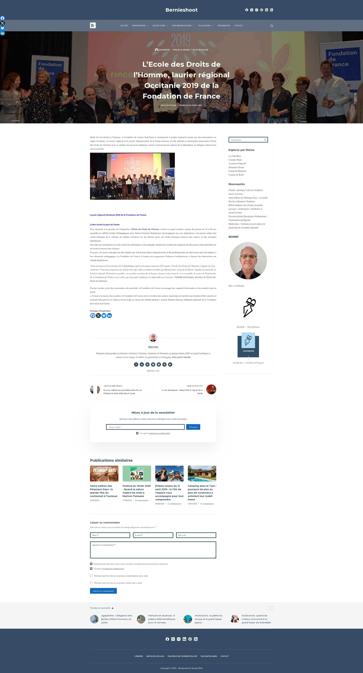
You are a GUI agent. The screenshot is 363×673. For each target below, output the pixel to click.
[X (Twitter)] (251, 9)
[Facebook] (246, 9)
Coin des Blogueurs (181, 25)
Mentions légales (155, 656)
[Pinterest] (261, 9)
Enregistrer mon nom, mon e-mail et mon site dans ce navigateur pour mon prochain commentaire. (131, 564)
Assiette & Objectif (237, 163)
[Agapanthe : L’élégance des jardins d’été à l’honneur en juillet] (94, 619)
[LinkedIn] (266, 9)
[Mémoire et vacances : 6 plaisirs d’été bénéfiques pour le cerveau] (141, 619)
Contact (238, 25)
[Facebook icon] (136, 364)
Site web (182, 535)
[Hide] (1, 38)
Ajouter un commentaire (104, 544)
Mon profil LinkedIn (181, 357)
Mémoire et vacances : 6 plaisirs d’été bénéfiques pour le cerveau (161, 619)
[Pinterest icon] (164, 364)
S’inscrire (193, 427)
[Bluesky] (103, 315)
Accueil (124, 25)
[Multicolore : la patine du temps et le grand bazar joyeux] (188, 619)
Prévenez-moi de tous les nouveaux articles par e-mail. (118, 582)
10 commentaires (141, 500)
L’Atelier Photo (235, 159)
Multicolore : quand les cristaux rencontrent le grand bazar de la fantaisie (256, 619)
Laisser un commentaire (103, 590)
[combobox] (246, 140)
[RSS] (271, 9)
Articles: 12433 (153, 371)
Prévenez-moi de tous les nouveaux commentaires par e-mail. (121, 575)
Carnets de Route (236, 174)
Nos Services (224, 25)
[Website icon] (147, 364)
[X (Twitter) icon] (153, 364)
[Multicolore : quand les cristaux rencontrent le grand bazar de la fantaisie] (234, 619)
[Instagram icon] (159, 364)
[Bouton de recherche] (265, 139)
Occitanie (203, 50)
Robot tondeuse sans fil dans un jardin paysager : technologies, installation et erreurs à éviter (245, 209)
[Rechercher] (272, 26)
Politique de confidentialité (182, 656)
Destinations (138, 25)
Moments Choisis (236, 167)
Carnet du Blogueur (237, 170)
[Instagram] (256, 9)
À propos (138, 656)
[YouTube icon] (170, 364)
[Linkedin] (109, 315)
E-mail (139, 535)
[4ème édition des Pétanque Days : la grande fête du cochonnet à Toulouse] (104, 474)
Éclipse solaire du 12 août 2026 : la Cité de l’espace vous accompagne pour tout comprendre (169, 493)
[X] (98, 315)
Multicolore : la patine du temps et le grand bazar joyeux (209, 619)
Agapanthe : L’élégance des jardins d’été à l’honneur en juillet (116, 619)
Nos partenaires (209, 656)
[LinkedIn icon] (142, 364)
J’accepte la (155, 433)
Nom (95, 535)
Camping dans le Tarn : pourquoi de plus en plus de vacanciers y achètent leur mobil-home (202, 493)
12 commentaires (174, 503)
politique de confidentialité (159, 433)
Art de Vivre (158, 25)
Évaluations (204, 25)
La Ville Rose (235, 155)
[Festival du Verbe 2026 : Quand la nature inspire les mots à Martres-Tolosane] (137, 474)
